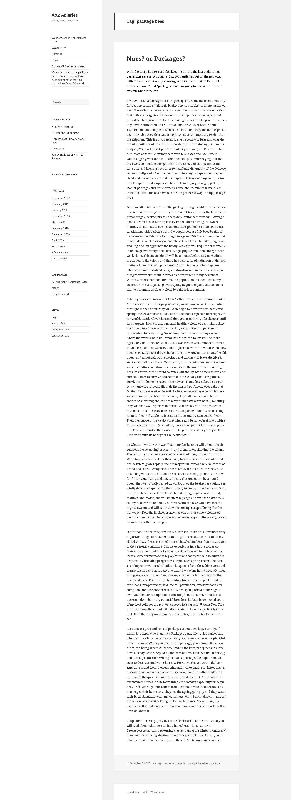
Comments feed (61, 329)
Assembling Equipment (65, 132)
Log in (55, 317)
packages (216, 763)
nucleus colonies (177, 763)
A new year (58, 148)
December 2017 (61, 198)
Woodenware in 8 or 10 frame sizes (69, 39)
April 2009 (58, 240)
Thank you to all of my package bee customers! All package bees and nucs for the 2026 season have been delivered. (70, 78)
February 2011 (60, 204)
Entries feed (59, 323)
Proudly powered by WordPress (145, 792)
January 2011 (59, 210)
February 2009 (60, 252)
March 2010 (58, 222)
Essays (55, 60)
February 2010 (60, 228)
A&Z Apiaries (65, 15)
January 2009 (59, 258)
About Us (57, 54)
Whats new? (59, 47)
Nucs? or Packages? (63, 126)
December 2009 (61, 234)
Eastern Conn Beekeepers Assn (69, 282)
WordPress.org (60, 335)
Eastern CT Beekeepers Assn (68, 66)
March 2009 (58, 246)
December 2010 (61, 216)
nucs (190, 763)
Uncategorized (60, 294)
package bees (202, 763)
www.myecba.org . (208, 740)
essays (55, 288)
